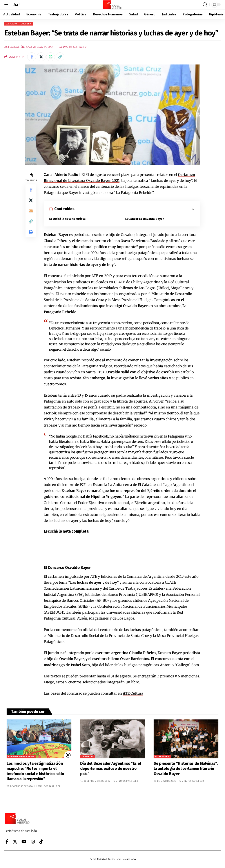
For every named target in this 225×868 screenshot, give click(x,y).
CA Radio (11, 23)
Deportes (88, 756)
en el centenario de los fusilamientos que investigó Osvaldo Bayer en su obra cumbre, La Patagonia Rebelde (115, 306)
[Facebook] (6, 841)
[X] (15, 841)
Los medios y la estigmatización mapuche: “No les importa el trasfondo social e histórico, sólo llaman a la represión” (35, 771)
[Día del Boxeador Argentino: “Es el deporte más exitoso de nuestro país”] (112, 738)
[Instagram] (33, 841)
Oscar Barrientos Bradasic (143, 241)
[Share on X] (41, 56)
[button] (8, 4)
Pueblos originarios (21, 756)
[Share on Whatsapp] (50, 56)
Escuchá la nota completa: (67, 218)
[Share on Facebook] (31, 56)
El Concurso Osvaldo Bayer (144, 219)
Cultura (26, 23)
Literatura (162, 756)
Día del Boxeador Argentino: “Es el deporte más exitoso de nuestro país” (110, 768)
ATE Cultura (133, 693)
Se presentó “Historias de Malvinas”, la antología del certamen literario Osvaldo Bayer (186, 768)
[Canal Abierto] (112, 4)
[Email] (30, 211)
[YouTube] (24, 841)
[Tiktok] (41, 841)
